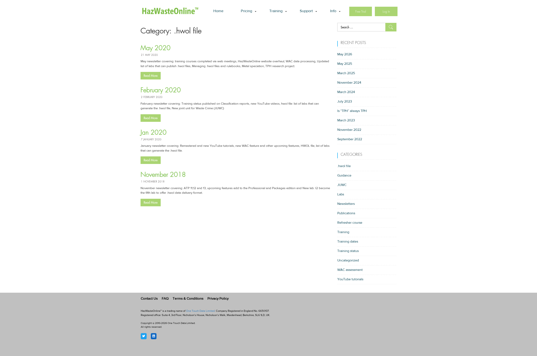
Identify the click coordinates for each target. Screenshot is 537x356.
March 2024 (346, 92)
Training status (348, 251)
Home (218, 11)
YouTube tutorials (350, 279)
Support (306, 11)
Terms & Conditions (188, 298)
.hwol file (344, 166)
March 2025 (346, 73)
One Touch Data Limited (200, 311)
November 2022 (349, 130)
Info (333, 11)
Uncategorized (348, 260)
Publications (346, 213)
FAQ (165, 298)
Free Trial (360, 11)
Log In (386, 11)
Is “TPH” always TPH (352, 111)
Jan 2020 (154, 132)
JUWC (342, 185)
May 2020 (156, 48)
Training (276, 11)
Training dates (347, 241)
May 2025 (344, 64)
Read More (151, 76)
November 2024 (349, 82)
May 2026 (344, 54)
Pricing (246, 11)
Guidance (344, 175)
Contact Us (149, 298)
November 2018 (163, 175)
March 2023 (346, 120)
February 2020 (161, 90)
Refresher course (349, 223)
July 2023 (344, 101)
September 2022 (349, 139)
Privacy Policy (218, 298)
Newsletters (346, 204)
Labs (340, 194)
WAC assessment (350, 270)
